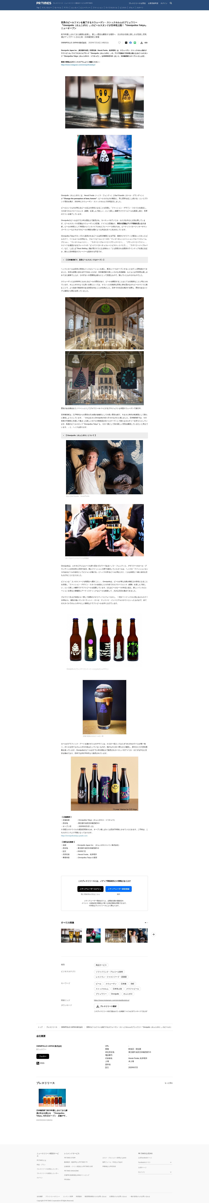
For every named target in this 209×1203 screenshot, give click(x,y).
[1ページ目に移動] (145, 922)
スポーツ (139, 7)
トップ (40, 1027)
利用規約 (79, 1196)
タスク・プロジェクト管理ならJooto (114, 1158)
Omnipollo (115, 994)
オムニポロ (127, 994)
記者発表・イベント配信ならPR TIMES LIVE (78, 1166)
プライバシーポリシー (52, 1196)
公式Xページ (142, 1167)
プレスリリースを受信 (137, 3)
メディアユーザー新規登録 (118, 889)
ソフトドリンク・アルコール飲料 (109, 972)
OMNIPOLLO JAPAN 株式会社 (72, 1027)
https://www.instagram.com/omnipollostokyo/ (78, 65)
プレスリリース (51, 1027)
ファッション (98, 7)
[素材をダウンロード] (142, 43)
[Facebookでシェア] (130, 43)
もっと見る (169, 1083)
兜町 (132, 984)
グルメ (131, 7)
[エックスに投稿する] (126, 43)
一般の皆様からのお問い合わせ (140, 1196)
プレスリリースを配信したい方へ (48, 1173)
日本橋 (123, 984)
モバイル (57, 7)
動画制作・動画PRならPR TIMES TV (75, 1162)
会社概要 (40, 1196)
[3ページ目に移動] (147, 922)
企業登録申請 (153, 3)
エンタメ (74, 7)
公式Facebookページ (145, 1158)
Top (38, 7)
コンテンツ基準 (68, 1196)
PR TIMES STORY (69, 1158)
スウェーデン (111, 984)
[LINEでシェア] (135, 43)
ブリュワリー (101, 994)
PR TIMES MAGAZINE (71, 1171)
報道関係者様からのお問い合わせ (95, 1196)
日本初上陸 (117, 989)
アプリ (66, 7)
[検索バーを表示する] (171, 3)
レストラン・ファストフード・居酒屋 (111, 977)
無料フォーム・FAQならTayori (112, 1162)
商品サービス (101, 965)
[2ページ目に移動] (146, 922)
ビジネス (123, 7)
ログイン (164, 3)
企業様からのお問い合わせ (118, 1196)
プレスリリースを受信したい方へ (48, 1169)
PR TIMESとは (41, 1160)
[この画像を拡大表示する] (71, 935)
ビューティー (85, 7)
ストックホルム (102, 989)
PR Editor (67, 1179)
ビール (98, 984)
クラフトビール (132, 989)
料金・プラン (41, 1165)
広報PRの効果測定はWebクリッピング (76, 1175)
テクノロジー (47, 7)
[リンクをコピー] (146, 43)
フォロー (42, 1056)
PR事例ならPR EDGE (109, 1166)
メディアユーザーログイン (90, 889)
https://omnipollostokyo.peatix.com (74, 836)
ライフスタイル (111, 7)
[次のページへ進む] (153, 934)
